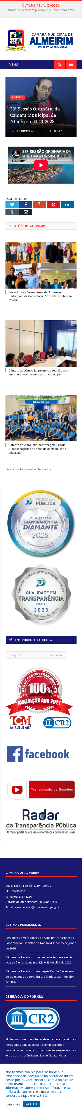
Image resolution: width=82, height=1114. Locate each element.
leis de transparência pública (24, 1055)
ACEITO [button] (31, 1104)
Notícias (17, 97)
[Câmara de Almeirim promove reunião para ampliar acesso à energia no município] (41, 343)
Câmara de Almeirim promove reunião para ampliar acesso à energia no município (42, 10)
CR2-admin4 (23, 131)
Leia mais (41, 1091)
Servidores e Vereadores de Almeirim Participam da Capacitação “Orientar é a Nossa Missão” (40, 296)
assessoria (35, 1045)
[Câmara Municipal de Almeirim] (41, 39)
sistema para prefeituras (59, 1039)
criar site (32, 1039)
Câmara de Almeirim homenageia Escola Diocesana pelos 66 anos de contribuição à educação (37, 449)
